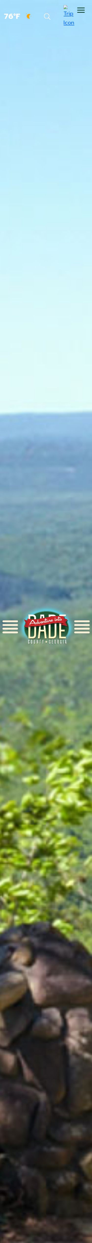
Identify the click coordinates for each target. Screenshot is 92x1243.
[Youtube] (67, 11)
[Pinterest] (47, 11)
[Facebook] (25, 11)
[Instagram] (57, 11)
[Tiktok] (36, 11)
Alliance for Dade (46, 627)
